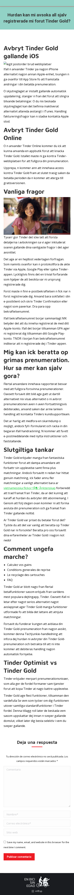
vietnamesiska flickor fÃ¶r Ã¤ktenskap (30, 488)
